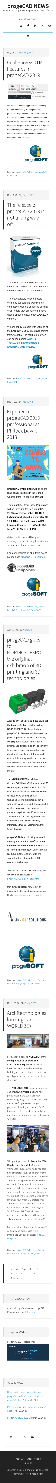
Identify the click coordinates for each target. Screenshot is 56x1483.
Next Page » (16, 1277)
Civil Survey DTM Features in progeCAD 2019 (25, 69)
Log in (40, 1473)
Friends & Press (13, 610)
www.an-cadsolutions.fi (34, 895)
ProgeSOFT (12, 175)
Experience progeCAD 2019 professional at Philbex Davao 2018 (23, 424)
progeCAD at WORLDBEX (19, 1417)
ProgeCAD (42, 172)
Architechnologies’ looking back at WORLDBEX (27, 1019)
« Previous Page (18, 1268)
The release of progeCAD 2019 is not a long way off (26, 215)
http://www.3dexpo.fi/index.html (23, 878)
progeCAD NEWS (28, 6)
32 (34, 1273)
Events (41, 606)
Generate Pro (31, 1469)
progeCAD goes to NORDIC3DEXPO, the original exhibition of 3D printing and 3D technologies (25, 658)
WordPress (31, 1473)
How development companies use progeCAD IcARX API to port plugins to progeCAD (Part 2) (25, 1396)
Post (28, 138)
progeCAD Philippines (33, 557)
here (33, 1312)
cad (20, 172)
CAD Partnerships (30, 172)
